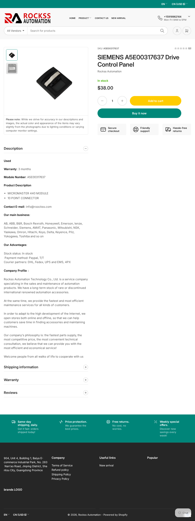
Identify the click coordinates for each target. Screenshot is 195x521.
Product (84, 18)
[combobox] (97, 30)
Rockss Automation (109, 71)
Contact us (101, 18)
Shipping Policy (61, 474)
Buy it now (139, 113)
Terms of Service (62, 465)
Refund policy (60, 469)
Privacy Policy (60, 478)
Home (72, 18)
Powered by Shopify (115, 514)
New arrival (118, 18)
